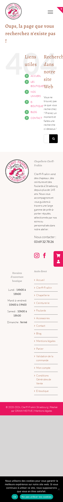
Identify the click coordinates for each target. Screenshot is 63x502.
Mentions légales (45, 341)
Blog (38, 333)
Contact (40, 325)
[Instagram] (36, 255)
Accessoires (43, 318)
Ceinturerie (43, 303)
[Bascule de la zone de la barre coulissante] (60, 10)
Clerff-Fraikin (44, 287)
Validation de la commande (44, 358)
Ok (14, 496)
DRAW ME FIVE (24, 410)
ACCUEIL (36, 75)
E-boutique (42, 391)
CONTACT (36, 117)
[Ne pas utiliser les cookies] (58, 489)
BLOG (34, 111)
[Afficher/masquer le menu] (50, 12)
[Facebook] (44, 255)
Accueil (40, 280)
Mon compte (43, 367)
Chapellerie (43, 295)
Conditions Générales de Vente (43, 379)
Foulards (41, 310)
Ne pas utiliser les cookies (36, 496)
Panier (40, 348)
